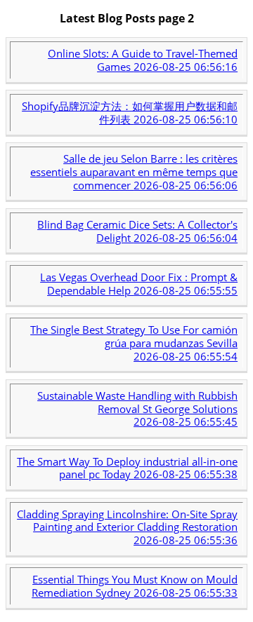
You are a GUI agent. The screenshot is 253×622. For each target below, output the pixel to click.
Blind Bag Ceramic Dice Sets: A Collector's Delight (137, 231)
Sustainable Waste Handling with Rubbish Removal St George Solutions (137, 408)
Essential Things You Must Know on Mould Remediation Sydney (135, 586)
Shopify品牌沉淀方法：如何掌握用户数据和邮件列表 (130, 112)
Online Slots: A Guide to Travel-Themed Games (143, 60)
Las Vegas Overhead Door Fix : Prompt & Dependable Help (139, 283)
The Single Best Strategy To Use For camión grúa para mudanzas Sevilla (134, 343)
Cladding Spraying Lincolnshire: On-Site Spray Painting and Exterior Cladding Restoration (127, 527)
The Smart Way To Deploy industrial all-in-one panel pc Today (127, 468)
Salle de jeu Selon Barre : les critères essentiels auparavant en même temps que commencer (134, 171)
